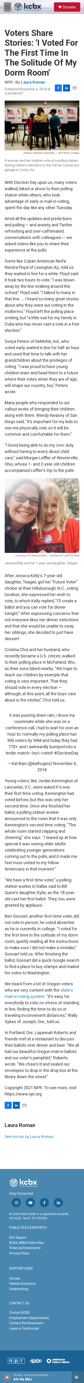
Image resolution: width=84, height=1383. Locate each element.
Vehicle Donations (22, 1283)
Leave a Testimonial (24, 1328)
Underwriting (18, 1289)
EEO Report (17, 1237)
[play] (7, 1377)
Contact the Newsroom (26, 1323)
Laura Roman (33, 82)
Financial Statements (25, 1248)
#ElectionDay (66, 753)
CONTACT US (19, 1303)
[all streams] (78, 1377)
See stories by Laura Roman (29, 1136)
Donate (69, 7)
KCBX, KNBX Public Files (26, 1243)
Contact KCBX (19, 1312)
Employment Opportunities (29, 1318)
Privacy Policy (19, 1253)
